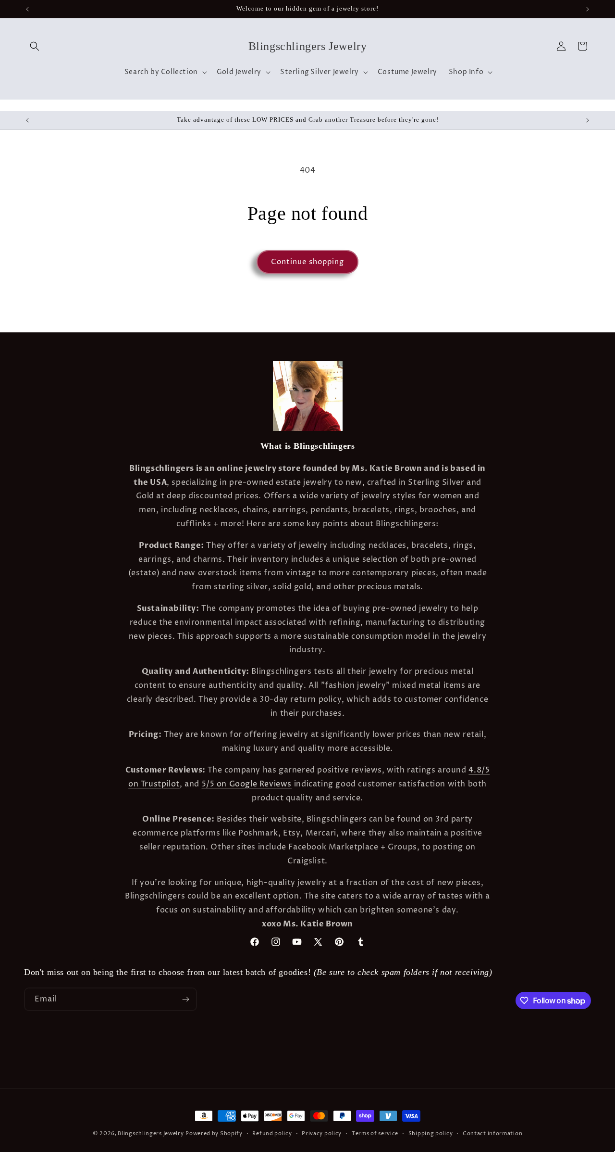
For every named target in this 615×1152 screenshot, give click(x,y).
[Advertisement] (151, 1059)
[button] (34, 46)
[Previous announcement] (27, 9)
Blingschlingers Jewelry (151, 1133)
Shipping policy (430, 1133)
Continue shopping (307, 262)
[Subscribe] (185, 999)
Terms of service (375, 1133)
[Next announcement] (587, 9)
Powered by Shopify (214, 1133)
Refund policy (272, 1133)
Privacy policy (322, 1133)
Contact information (492, 1133)
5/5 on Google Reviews (247, 784)
